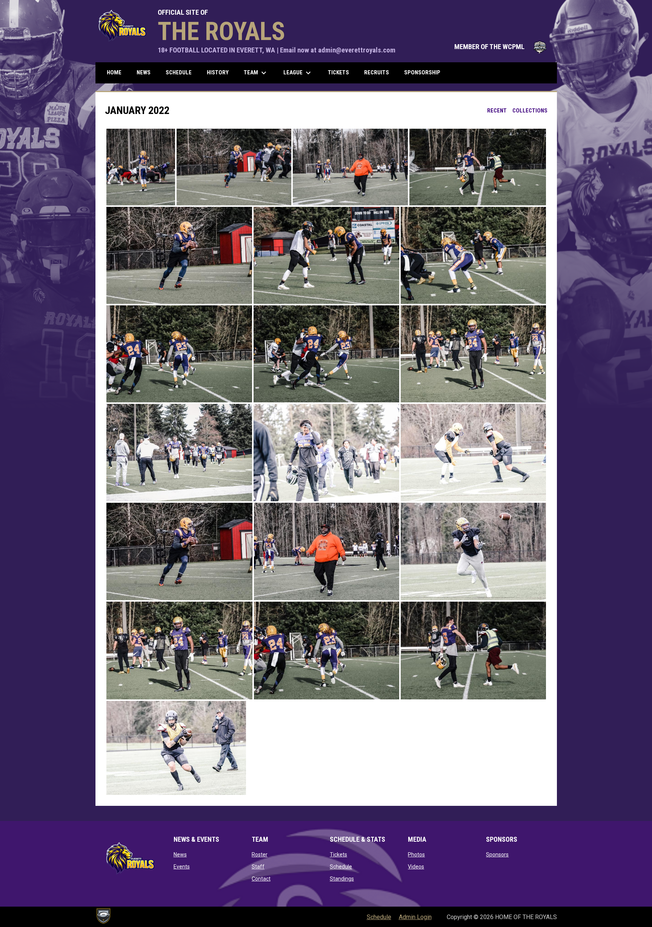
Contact (261, 879)
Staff (258, 867)
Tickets (338, 855)
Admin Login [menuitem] (415, 917)
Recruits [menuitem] (376, 72)
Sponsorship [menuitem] (422, 72)
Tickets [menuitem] (338, 72)
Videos (416, 867)
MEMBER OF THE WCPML (501, 47)
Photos (416, 855)
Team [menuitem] (256, 72)
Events (182, 867)
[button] (140, 167)
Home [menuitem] (114, 72)
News (180, 855)
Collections (529, 110)
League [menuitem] (298, 72)
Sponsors (497, 855)
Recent (497, 110)
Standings (342, 879)
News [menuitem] (144, 72)
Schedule (341, 867)
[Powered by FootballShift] (103, 916)
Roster (260, 855)
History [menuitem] (218, 72)
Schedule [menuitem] (179, 72)
